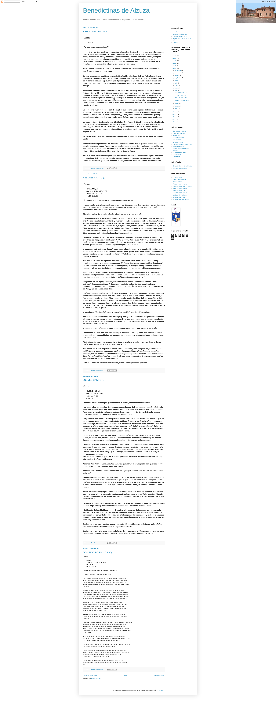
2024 (175, 55)
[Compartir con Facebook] (114, 168)
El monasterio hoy (178, 142)
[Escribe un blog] (110, 168)
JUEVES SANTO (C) (94, 380)
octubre (177, 75)
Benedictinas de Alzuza (116, 10)
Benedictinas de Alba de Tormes (182, 186)
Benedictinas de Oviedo (180, 193)
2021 (175, 63)
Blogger (161, 690)
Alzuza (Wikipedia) (178, 146)
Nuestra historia (177, 140)
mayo (176, 88)
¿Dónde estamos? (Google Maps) (183, 144)
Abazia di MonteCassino (180, 184)
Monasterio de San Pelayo (181, 199)
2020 (175, 65)
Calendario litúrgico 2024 (180, 34)
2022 (175, 60)
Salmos (175, 42)
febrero (177, 106)
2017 (175, 114)
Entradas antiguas (159, 675)
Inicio (125, 675)
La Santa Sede (177, 177)
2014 (175, 122)
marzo (177, 103)
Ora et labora (177, 154)
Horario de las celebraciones (181, 32)
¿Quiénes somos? (178, 137)
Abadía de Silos (177, 182)
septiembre (178, 78)
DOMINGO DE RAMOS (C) (97, 552)
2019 (175, 68)
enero (177, 108)
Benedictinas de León (179, 190)
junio (176, 85)
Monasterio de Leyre (179, 197)
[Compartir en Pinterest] (116, 168)
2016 (175, 117)
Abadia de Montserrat (179, 179)
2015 (175, 119)
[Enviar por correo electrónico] (108, 168)
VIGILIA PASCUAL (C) (95, 31)
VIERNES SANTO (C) (94, 177)
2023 (175, 58)
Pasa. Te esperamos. (179, 133)
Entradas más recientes (90, 675)
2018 (175, 112)
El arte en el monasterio (180, 152)
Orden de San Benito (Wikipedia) (182, 166)
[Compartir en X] (112, 168)
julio (176, 83)
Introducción (176, 135)
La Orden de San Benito (180, 195)
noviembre (178, 73)
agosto (177, 80)
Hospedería (176, 157)
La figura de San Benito (180, 168)
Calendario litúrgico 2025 (180, 36)
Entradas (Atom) (96, 678)
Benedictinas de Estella (180, 188)
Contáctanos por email (179, 131)
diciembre (178, 70)
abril (176, 90)
